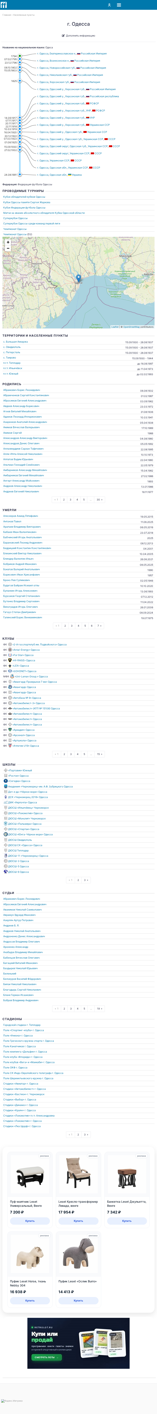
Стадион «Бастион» (15, 1094)
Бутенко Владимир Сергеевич (21, 601)
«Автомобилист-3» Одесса (28, 703)
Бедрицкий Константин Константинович (27, 548)
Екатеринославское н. (63, 53)
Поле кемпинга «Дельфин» (19, 1051)
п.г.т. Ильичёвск (12, 368)
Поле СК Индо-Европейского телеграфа (27, 1073)
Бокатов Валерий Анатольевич (21, 569)
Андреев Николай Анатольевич (21, 930)
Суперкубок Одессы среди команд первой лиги (31, 223)
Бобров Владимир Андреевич (20, 1000)
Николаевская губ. (61, 74)
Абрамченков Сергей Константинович (26, 395)
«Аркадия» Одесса (23, 729)
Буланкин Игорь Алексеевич (20, 590)
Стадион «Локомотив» (16, 1115)
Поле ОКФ (9, 1067)
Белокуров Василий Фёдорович (22, 978)
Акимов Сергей (12, 432)
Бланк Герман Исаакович (18, 994)
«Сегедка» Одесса (19, 780)
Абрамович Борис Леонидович (21, 389)
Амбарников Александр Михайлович (25, 470)
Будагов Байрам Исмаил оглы (21, 585)
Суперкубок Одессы (15, 218)
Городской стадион (14, 1024)
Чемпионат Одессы (15, 228)
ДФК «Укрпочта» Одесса (22, 802)
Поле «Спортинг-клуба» (17, 1030)
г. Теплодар (33, 1024)
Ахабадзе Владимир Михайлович (23, 952)
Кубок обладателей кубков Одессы (24, 196)
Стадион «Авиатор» (14, 1083)
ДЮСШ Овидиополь (20, 839)
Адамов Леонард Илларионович (22, 416)
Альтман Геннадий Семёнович (21, 464)
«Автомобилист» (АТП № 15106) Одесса (36, 708)
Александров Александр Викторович (25, 438)
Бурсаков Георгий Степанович (21, 595)
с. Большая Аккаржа (15, 341)
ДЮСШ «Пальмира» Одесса (24, 823)
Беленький (9, 973)
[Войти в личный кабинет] (109, 5)
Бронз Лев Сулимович (16, 580)
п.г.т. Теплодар (11, 362)
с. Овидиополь (12, 346)
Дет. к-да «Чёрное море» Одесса (27, 791)
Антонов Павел (12, 521)
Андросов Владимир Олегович (21, 941)
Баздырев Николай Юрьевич (20, 968)
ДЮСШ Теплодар (18, 850)
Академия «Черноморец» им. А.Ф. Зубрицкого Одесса (40, 786)
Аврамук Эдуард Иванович (19, 914)
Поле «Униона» (12, 1035)
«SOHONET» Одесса (24, 671)
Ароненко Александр (15, 946)
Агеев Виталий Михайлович (19, 411)
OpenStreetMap (131, 326)
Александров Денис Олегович (21, 443)
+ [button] (8, 242)
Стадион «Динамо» (14, 1105)
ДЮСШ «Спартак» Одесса (23, 829)
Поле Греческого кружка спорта (22, 1040)
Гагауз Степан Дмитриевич (19, 612)
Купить (30, 1220)
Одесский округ (59, 146)
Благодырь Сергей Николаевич (22, 989)
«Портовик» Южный (20, 770)
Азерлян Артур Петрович (18, 920)
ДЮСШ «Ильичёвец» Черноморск (28, 807)
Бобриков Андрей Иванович (20, 563)
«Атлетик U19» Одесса (25, 745)
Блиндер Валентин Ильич (18, 558)
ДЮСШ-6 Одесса (18, 871)
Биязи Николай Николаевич (19, 984)
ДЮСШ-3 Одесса (18, 861)
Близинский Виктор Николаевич (22, 553)
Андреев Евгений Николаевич (21, 491)
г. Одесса (42, 53)
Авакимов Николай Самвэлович (22, 909)
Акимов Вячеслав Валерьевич (21, 427)
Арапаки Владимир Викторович (22, 526)
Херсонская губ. (59, 82)
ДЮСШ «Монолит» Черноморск (27, 818)
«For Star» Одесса (23, 655)
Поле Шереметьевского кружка (22, 1078)
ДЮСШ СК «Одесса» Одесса (25, 845)
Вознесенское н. (59, 60)
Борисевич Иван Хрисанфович (21, 574)
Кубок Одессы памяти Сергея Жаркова (26, 202)
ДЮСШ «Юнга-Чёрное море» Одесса (30, 834)
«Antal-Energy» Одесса (26, 649)
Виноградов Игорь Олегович (20, 606)
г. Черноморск (35, 1094)
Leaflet (115, 326)
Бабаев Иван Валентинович (19, 531)
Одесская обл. (58, 167)
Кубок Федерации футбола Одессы (24, 207)
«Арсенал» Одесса (23, 735)
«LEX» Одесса (20, 665)
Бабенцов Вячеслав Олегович (21, 957)
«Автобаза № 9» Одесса (26, 697)
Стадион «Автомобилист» (18, 1088)
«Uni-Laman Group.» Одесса (31, 676)
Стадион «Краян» (13, 1110)
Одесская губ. (73, 131)
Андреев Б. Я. (11, 925)
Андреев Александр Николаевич (22, 485)
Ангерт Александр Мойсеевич (21, 480)
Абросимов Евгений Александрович (24, 400)
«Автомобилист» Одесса (27, 713)
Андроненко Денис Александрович (24, 936)
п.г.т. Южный (10, 373)
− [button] (8, 248)
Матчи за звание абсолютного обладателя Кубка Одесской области (44, 212)
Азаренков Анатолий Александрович (25, 421)
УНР (88, 110)
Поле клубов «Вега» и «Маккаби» (23, 1062)
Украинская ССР (93, 139)
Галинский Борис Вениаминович (22, 617)
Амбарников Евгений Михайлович (23, 475)
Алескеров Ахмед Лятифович (20, 515)
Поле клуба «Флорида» (17, 1056)
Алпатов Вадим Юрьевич (18, 459)
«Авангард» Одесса (24, 687)
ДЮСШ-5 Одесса (18, 866)
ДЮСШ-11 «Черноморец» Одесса (28, 855)
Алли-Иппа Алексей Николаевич (22, 453)
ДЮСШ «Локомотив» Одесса (25, 813)
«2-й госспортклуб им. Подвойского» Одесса (39, 644)
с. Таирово (9, 357)
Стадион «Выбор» (13, 1099)
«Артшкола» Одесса (24, 740)
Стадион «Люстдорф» (16, 1126)
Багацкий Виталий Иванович (20, 962)
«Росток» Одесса (18, 775)
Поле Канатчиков (13, 1046)
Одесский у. (57, 89)
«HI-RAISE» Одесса (23, 660)
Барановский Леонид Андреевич (22, 542)
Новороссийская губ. (62, 67)
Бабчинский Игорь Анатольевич (22, 537)
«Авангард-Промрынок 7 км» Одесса (34, 681)
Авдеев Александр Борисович (21, 406)
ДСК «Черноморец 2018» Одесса (28, 797)
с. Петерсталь (11, 352)
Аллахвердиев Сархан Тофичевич (23, 448)
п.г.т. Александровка (42, 1115)
